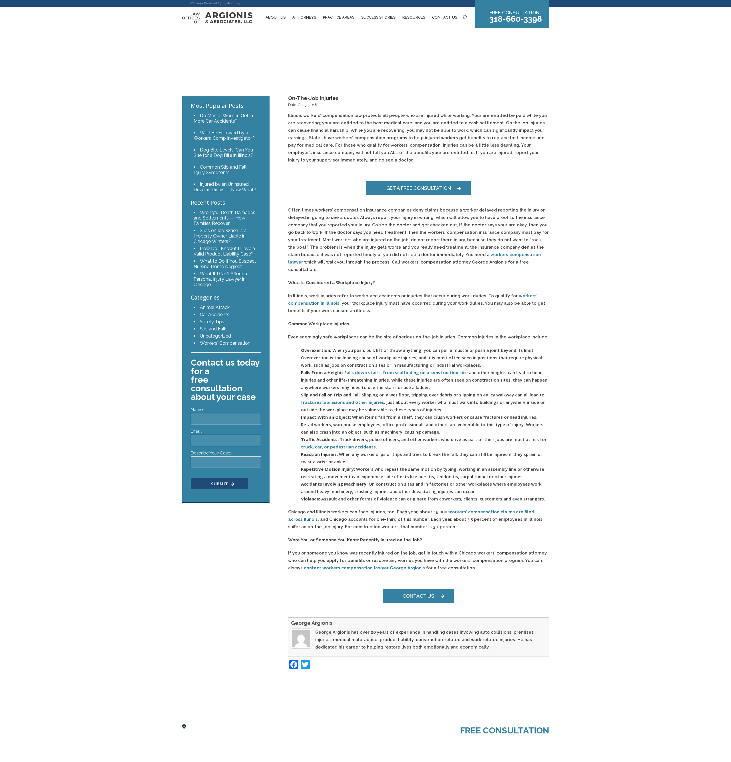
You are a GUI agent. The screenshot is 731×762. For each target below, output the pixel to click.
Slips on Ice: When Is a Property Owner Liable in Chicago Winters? (220, 236)
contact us (418, 596)
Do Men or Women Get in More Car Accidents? (223, 118)
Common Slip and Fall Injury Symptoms (220, 169)
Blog (203, 64)
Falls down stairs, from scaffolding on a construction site (406, 372)
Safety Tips (212, 321)
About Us (276, 17)
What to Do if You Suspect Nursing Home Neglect (225, 263)
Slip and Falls (214, 329)
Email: (196, 431)
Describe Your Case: (211, 453)
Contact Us (444, 17)
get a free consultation (418, 188)
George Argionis (311, 623)
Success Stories (378, 17)
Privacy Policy (219, 755)
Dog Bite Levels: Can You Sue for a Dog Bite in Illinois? (223, 152)
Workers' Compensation (225, 343)
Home (188, 64)
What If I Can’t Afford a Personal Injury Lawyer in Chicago (220, 279)
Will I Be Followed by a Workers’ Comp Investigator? (224, 135)
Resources (413, 17)
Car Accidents (214, 314)
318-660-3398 (515, 19)
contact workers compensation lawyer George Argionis (365, 567)
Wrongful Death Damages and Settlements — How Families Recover (224, 218)
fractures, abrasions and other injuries (342, 402)
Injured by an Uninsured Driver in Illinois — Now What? (225, 186)
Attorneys (304, 17)
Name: (197, 409)
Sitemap (189, 755)
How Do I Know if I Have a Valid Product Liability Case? (224, 251)
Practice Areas (338, 17)
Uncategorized (215, 336)
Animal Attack (215, 307)
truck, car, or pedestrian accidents (338, 447)
